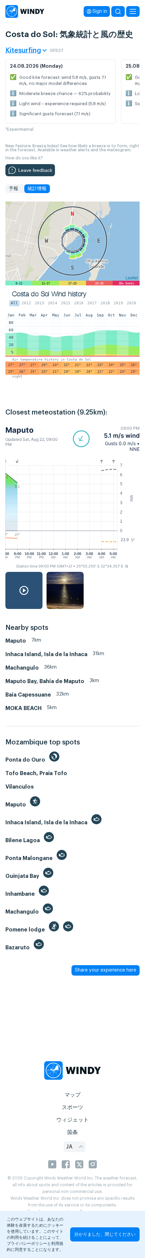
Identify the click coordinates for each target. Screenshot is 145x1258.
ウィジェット (72, 1120)
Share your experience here (105, 970)
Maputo (19, 430)
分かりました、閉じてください (105, 1234)
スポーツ (72, 1107)
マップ (72, 1095)
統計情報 (37, 188)
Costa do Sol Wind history (49, 294)
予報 (13, 188)
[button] (106, 439)
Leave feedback (35, 170)
